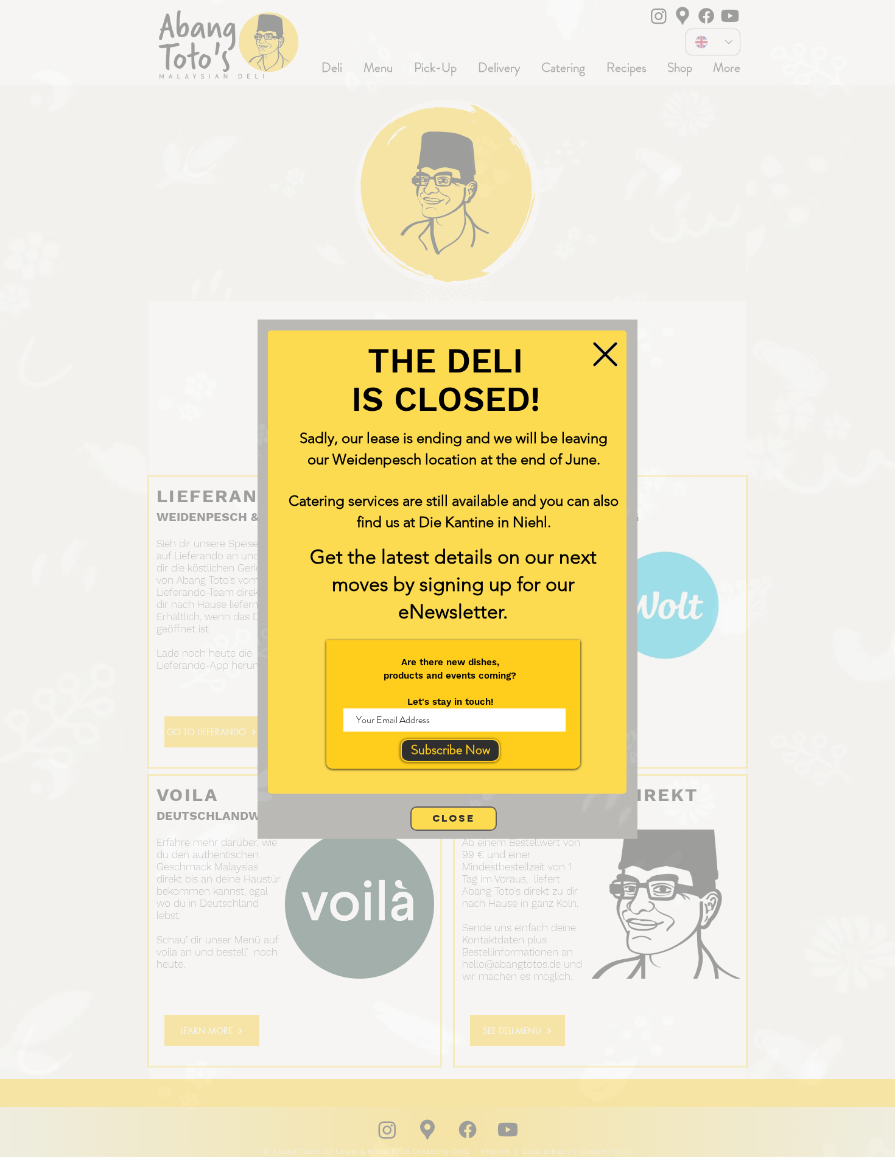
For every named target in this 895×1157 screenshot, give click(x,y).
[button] (605, 354)
